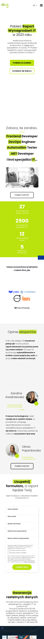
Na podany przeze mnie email (18, 550)
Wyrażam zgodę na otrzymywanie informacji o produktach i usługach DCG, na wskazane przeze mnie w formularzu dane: (20, 547)
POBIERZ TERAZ (22, 567)
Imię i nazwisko (13, 509)
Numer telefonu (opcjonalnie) (18, 538)
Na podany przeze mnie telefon (18, 552)
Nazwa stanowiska (14, 524)
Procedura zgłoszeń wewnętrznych (24, 630)
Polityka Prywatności (7, 630)
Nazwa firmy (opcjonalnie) (17, 531)
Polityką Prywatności (29, 562)
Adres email (12, 516)
